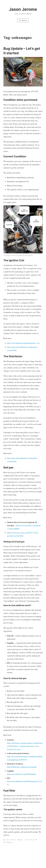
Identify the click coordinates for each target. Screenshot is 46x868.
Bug (21, 840)
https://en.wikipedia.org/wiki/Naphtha (21, 774)
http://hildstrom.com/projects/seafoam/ (21, 767)
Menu (24, 20)
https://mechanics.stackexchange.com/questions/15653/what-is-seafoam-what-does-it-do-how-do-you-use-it (25, 746)
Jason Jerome (23, 9)
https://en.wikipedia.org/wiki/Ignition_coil (23, 343)
